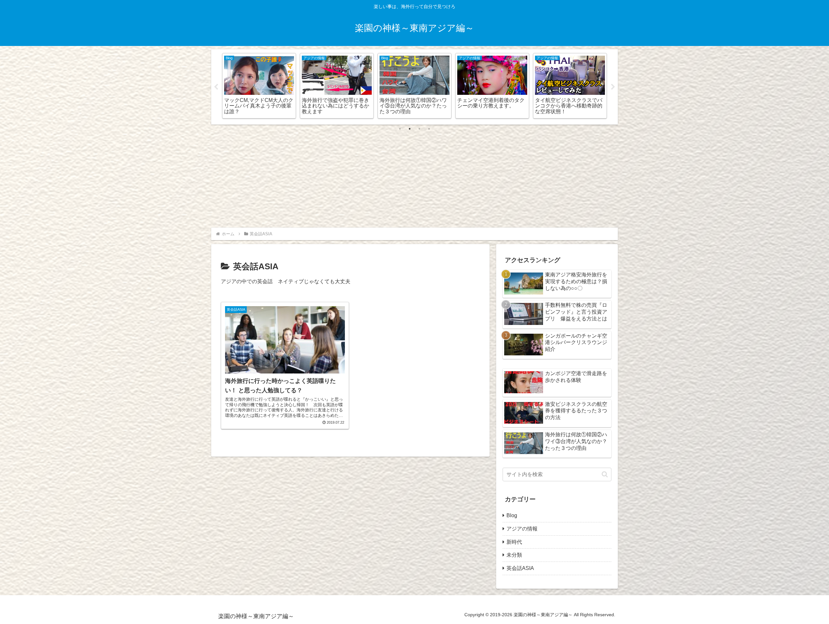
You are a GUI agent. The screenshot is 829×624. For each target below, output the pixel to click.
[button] (604, 474)
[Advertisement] (414, 175)
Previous (216, 87)
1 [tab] (400, 129)
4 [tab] (429, 129)
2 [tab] (409, 129)
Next (613, 87)
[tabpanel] (259, 85)
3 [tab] (419, 129)
